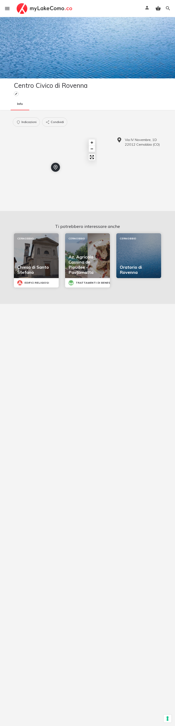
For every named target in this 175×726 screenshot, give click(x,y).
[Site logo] (45, 8)
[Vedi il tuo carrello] (158, 8)
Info (20, 104)
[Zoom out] (92, 149)
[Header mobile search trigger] (168, 8)
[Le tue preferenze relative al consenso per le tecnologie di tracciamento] (167, 718)
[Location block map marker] (55, 167)
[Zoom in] (92, 142)
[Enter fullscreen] (92, 157)
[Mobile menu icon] (7, 8)
